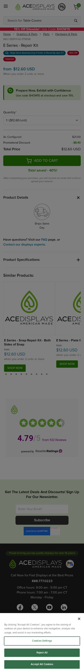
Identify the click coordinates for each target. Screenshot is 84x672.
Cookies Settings (42, 641)
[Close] (79, 618)
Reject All (42, 652)
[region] (42, 642)
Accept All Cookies (42, 664)
